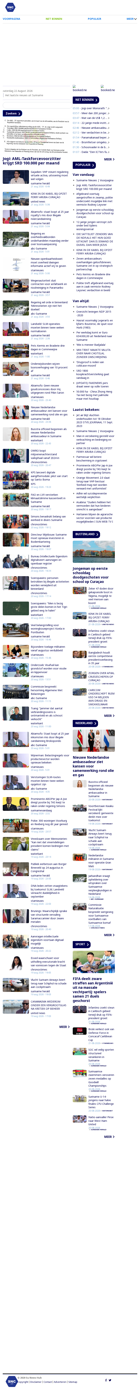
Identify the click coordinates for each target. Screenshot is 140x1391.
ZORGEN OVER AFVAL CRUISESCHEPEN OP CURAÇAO (101, 676)
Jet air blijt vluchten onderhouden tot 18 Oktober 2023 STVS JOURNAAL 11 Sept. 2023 (94, 420)
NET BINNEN (54, 18)
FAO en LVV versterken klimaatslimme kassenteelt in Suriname (48, 498)
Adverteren (60, 1382)
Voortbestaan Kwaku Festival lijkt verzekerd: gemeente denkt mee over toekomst (100, 813)
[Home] (10, 7)
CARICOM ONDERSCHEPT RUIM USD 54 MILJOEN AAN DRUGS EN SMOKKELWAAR (101, 697)
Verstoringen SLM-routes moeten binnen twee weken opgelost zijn (47, 780)
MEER (130, 18)
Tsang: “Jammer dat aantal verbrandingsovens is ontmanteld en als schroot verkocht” (47, 714)
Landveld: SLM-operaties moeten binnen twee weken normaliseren (47, 327)
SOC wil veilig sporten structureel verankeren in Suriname (101, 1055)
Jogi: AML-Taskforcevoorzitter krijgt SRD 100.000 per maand (32, 161)
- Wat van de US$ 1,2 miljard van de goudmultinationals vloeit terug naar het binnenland (91, 118)
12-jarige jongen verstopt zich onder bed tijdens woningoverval (94, 225)
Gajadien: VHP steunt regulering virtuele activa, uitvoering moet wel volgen (49, 175)
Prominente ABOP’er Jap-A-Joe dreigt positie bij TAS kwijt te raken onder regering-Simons (49, 802)
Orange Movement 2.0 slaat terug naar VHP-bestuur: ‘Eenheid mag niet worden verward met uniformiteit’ (93, 483)
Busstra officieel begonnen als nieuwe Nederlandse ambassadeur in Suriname (49, 432)
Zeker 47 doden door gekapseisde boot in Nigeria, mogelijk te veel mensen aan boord (100, 596)
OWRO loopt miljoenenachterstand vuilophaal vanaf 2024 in (45, 454)
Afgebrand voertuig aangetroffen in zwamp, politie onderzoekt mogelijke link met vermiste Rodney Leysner (94, 199)
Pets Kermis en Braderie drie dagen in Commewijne (48, 347)
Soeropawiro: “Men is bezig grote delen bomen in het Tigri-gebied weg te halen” (49, 607)
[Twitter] (110, 1380)
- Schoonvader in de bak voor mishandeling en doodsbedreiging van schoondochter (91, 147)
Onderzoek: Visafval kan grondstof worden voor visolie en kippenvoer (49, 668)
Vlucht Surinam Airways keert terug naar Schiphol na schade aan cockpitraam (49, 983)
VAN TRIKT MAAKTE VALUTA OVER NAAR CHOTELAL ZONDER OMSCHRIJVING (93, 353)
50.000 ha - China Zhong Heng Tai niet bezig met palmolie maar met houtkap (94, 395)
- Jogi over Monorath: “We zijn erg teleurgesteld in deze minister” (91, 108)
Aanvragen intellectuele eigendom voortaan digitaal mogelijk (47, 940)
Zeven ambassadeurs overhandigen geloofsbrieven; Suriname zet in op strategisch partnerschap (94, 264)
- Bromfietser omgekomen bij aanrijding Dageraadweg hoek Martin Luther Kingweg (91, 142)
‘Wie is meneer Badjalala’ (91, 344)
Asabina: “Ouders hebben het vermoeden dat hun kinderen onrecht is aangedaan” (93, 505)
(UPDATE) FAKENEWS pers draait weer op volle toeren (92, 384)
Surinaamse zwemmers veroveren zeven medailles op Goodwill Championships (101, 1078)
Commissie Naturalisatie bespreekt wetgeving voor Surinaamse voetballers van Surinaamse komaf (100, 913)
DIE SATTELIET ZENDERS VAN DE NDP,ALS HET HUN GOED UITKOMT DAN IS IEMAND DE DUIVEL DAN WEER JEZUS (94, 239)
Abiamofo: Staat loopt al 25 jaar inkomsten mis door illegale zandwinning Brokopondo (50, 737)
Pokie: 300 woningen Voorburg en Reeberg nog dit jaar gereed (49, 822)
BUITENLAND (85, 534)
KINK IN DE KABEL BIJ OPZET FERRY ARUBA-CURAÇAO (49, 195)
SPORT (80, 944)
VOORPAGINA (11, 18)
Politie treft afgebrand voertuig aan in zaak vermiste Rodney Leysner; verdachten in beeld (94, 286)
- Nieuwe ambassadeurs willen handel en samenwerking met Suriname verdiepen (91, 127)
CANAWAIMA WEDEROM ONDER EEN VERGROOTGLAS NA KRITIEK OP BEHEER (48, 1005)
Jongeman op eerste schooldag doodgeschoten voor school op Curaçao (95, 213)
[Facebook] (106, 1380)
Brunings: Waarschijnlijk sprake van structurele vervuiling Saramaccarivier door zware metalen (49, 916)
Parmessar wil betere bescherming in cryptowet (91, 458)
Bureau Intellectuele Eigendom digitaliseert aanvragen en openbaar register (49, 560)
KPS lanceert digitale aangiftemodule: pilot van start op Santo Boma (49, 476)
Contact (48, 1382)
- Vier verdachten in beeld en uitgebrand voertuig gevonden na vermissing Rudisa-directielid (91, 132)
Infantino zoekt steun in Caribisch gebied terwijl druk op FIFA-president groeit (101, 636)
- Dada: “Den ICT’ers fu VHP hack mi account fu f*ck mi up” (91, 152)
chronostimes (39, 462)
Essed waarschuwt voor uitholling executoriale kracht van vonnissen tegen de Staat (48, 961)
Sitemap (72, 1382)
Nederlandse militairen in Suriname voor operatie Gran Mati (101, 861)
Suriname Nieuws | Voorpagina (94, 180)
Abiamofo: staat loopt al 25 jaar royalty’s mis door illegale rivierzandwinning (50, 215)
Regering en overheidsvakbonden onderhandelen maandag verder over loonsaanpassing (50, 239)
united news (38, 201)
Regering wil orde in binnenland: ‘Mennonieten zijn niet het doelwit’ (49, 306)
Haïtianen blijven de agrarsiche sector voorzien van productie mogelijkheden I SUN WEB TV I (94, 518)
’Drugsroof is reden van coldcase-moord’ (90, 363)
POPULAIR (94, 18)
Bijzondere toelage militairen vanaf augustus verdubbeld (48, 648)
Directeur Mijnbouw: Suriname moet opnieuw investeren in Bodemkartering (49, 538)
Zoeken (11, 113)
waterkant (37, 353)
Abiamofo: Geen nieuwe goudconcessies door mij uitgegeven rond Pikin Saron (47, 389)
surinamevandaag (41, 810)
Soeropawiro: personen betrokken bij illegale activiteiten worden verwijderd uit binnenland (50, 583)
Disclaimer (36, 1382)
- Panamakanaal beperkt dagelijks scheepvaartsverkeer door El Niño (91, 137)
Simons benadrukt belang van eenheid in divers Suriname (48, 518)
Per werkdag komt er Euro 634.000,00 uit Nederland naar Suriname (94, 336)
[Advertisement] (70, 52)
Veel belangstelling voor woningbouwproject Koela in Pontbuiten (48, 628)
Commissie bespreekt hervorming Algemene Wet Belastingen (47, 690)
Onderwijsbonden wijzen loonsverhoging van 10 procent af (49, 367)
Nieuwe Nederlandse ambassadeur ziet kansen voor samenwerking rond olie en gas (49, 411)
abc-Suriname (39, 248)
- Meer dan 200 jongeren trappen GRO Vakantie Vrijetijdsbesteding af (91, 113)
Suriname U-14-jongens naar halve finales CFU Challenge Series (101, 1102)
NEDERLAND (84, 723)
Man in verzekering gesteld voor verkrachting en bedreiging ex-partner (95, 439)
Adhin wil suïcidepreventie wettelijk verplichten (91, 495)
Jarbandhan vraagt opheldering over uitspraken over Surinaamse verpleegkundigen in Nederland (100, 885)
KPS (33, 484)
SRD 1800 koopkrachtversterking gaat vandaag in (92, 374)
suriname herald (40, 183)
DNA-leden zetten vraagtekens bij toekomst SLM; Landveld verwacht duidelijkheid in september (49, 891)
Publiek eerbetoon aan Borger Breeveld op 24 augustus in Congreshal (49, 867)
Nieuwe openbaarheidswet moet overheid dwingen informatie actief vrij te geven (48, 262)
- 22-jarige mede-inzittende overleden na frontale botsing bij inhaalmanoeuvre (91, 123)
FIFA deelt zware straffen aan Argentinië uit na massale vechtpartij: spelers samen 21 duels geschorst (93, 989)
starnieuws (37, 270)
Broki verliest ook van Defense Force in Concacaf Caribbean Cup (101, 1034)
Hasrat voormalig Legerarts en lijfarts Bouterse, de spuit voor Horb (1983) (94, 324)
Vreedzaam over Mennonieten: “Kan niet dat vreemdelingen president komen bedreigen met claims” (50, 844)
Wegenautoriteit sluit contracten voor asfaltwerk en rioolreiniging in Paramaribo (49, 284)
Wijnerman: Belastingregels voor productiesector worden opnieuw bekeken (50, 759)
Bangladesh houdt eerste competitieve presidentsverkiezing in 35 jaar (100, 658)
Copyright (23, 1382)
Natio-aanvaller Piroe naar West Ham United (101, 1120)
